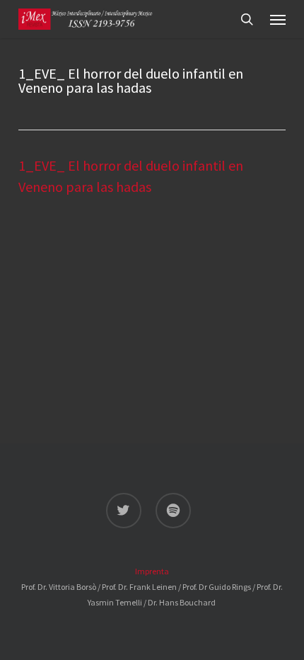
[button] (278, 19)
